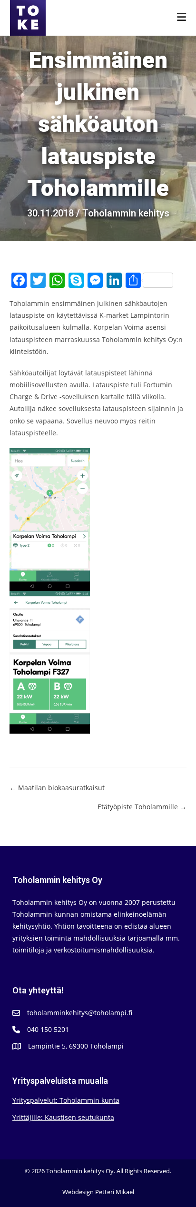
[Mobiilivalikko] (181, 17)
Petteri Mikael (114, 1191)
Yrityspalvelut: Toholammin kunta (65, 1100)
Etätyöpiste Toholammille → (142, 806)
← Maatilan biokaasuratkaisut (57, 787)
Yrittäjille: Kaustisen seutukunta (63, 1117)
